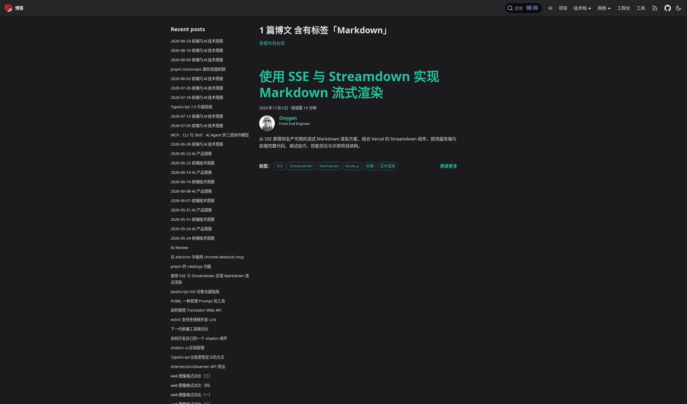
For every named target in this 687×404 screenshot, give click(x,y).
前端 (370, 166)
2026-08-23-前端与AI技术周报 (197, 41)
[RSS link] (654, 8)
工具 (641, 8)
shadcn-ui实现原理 (187, 347)
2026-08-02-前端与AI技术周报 (197, 78)
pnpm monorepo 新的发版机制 (198, 69)
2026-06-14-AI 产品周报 (191, 172)
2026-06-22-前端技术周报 (192, 162)
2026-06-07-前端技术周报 (192, 200)
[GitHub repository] (667, 8)
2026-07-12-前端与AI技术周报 (197, 116)
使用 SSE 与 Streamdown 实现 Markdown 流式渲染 (210, 279)
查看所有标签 (272, 43)
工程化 (623, 8)
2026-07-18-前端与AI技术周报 (197, 97)
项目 (563, 8)
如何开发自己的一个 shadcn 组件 (199, 338)
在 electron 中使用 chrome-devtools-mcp (207, 256)
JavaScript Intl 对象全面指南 (195, 291)
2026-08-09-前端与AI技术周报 (197, 59)
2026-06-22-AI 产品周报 (191, 153)
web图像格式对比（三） (192, 375)
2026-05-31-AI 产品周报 (191, 209)
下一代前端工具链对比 (189, 328)
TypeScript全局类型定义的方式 (197, 357)
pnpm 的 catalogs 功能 (191, 266)
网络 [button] (602, 8)
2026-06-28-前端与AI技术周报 (197, 144)
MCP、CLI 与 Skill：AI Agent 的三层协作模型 (210, 135)
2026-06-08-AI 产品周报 (191, 191)
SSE (280, 166)
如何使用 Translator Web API (196, 310)
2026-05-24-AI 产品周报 (191, 228)
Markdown (329, 166)
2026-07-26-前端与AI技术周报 (197, 88)
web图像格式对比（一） (192, 394)
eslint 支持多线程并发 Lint (193, 319)
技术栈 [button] (580, 8)
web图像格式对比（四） (192, 385)
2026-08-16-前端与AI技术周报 (197, 50)
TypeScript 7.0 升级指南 (191, 106)
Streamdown (301, 166)
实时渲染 (387, 166)
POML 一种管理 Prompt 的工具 (198, 301)
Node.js (352, 166)
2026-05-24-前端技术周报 (192, 238)
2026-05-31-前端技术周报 (192, 219)
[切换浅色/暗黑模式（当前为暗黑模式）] (678, 8)
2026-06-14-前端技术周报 (192, 181)
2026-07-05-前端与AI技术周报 (197, 125)
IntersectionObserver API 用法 (198, 366)
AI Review (179, 247)
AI (550, 8)
